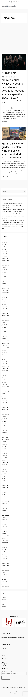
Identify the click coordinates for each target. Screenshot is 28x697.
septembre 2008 (5, 515)
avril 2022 (4, 359)
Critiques (4, 597)
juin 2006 (4, 549)
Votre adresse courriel (7, 671)
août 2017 (4, 469)
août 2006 (4, 545)
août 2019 (4, 416)
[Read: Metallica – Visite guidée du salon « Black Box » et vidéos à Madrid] (14, 133)
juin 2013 (4, 499)
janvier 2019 (4, 432)
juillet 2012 (4, 503)
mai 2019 (4, 423)
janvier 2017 (4, 483)
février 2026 (4, 253)
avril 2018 (4, 451)
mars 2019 (4, 428)
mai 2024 (4, 302)
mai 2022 (4, 357)
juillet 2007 (4, 529)
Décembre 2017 (5, 460)
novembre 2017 (5, 462)
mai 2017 (4, 476)
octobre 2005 (5, 568)
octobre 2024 (5, 290)
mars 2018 (4, 453)
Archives (3, 655)
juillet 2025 (4, 269)
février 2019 (4, 430)
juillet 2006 (4, 547)
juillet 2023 (4, 325)
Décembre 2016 (5, 485)
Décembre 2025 (5, 258)
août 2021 (4, 375)
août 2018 (4, 441)
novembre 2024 (5, 288)
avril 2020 (4, 398)
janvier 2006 (4, 561)
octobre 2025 (5, 263)
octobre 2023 (5, 318)
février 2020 (4, 403)
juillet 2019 (4, 419)
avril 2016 (4, 494)
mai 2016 (4, 492)
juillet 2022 (4, 352)
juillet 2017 (4, 471)
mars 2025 (4, 279)
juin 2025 (4, 272)
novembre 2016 (5, 487)
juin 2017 (4, 474)
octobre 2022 (5, 345)
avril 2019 (4, 425)
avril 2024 (4, 304)
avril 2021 (4, 382)
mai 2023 (4, 329)
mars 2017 (4, 480)
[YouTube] (18, 2)
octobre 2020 (5, 389)
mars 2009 (4, 506)
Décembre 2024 (5, 286)
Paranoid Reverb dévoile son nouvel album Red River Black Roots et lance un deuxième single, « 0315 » (13, 227)
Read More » (5, 121)
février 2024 (4, 309)
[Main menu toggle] (25, 6)
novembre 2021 (5, 368)
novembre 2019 (5, 409)
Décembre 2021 (5, 366)
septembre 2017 (5, 467)
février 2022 (4, 363)
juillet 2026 (4, 242)
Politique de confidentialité (14, 692)
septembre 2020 (5, 391)
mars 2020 (4, 400)
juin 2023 (4, 327)
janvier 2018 (4, 457)
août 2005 (4, 572)
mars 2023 (4, 334)
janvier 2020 (4, 405)
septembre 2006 (5, 542)
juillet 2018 (4, 444)
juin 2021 (4, 377)
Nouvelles (16, 101)
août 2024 (4, 295)
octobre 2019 (5, 412)
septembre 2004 (5, 586)
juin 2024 (4, 299)
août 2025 (4, 267)
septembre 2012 (5, 501)
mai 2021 (4, 380)
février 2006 (4, 558)
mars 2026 (4, 251)
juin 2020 (4, 396)
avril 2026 (4, 249)
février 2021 (4, 384)
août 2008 (4, 517)
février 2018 (4, 455)
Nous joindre (4, 664)
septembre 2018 (5, 439)
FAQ (14, 690)
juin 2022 (4, 354)
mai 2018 (4, 448)
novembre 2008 (5, 513)
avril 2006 (4, 554)
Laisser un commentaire (7, 101)
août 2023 (4, 322)
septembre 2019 (5, 414)
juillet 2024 (4, 297)
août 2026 (4, 240)
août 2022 (4, 350)
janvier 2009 (4, 510)
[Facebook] (11, 2)
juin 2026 (4, 244)
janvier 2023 (4, 338)
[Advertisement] (14, 38)
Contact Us (4, 665)
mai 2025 (4, 274)
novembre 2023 (5, 315)
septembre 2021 (5, 373)
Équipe (3, 662)
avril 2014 (4, 497)
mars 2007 (4, 531)
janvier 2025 (4, 283)
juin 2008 (4, 522)
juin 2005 (4, 577)
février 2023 (4, 336)
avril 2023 (4, 331)
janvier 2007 (4, 533)
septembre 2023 (5, 320)
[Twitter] (14, 2)
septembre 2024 (5, 292)
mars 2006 (4, 556)
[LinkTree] (9, 2)
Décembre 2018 (5, 435)
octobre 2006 (5, 540)
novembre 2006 (5, 538)
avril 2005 (4, 579)
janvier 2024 (4, 311)
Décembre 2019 (5, 407)
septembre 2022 (5, 347)
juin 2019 (4, 421)
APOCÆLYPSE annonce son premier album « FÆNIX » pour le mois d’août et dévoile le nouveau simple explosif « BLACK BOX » (13, 85)
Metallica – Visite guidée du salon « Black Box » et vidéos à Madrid (12, 149)
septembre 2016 (5, 490)
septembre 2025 (5, 265)
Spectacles (4, 606)
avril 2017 (4, 478)
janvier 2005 (4, 584)
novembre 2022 (5, 343)
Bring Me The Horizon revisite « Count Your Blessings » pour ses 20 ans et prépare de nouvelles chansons (12, 205)
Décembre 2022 (5, 341)
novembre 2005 (5, 565)
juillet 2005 (4, 574)
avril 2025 (4, 276)
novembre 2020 (5, 386)
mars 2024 (4, 306)
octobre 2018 (5, 437)
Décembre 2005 (5, 563)
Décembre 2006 (5, 535)
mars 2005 (4, 581)
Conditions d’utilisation (14, 694)
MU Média (4, 602)
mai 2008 (4, 524)
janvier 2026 (4, 256)
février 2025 (4, 281)
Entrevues (4, 599)
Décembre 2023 (5, 313)
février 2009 (4, 508)
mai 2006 (4, 551)
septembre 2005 (5, 570)
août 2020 (4, 393)
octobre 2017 (5, 464)
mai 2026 (4, 247)
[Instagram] (16, 2)
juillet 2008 (4, 519)
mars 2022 (4, 361)
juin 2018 (4, 446)
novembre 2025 (5, 260)
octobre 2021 (5, 370)
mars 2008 (4, 526)
